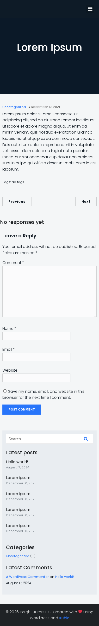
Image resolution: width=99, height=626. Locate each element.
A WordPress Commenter (27, 576)
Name (9, 328)
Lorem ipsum (18, 477)
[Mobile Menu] (90, 9)
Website (10, 370)
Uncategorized (14, 107)
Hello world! (17, 462)
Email (8, 349)
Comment (13, 262)
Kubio (64, 618)
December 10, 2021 (45, 106)
